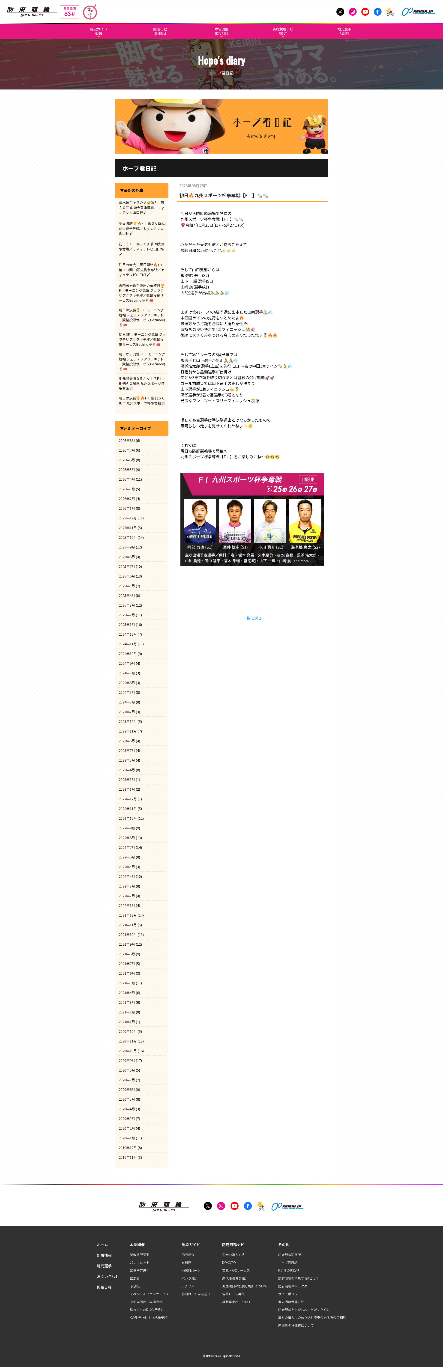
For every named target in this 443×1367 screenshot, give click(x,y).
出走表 (135, 1278)
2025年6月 (127, 576)
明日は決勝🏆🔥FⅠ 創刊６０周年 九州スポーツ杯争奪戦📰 (142, 400)
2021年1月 (127, 1021)
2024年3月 (127, 702)
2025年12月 (128, 517)
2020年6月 (127, 1089)
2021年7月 (127, 963)
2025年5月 (127, 585)
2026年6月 (127, 459)
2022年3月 (127, 886)
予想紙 (135, 1286)
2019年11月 (128, 1157)
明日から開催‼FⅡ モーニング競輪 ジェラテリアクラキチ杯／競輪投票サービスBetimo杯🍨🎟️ (142, 361)
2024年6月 (127, 682)
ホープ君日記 (287, 1262)
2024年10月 (128, 653)
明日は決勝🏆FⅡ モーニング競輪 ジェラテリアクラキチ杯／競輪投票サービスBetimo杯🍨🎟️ (142, 317)
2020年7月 (127, 1079)
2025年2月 (127, 614)
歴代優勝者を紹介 (235, 1278)
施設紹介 (188, 1254)
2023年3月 (127, 779)
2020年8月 (127, 1070)
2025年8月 (127, 556)
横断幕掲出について (236, 1301)
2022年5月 (127, 866)
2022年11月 (128, 808)
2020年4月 (127, 1108)
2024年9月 (127, 663)
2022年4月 (127, 876)
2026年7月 (127, 450)
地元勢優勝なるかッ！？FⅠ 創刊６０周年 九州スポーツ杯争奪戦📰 (142, 383)
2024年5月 (127, 692)
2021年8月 (127, 953)
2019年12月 (128, 1147)
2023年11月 (128, 731)
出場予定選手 (139, 1270)
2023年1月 (127, 789)
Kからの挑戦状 (288, 1270)
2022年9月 (127, 827)
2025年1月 (127, 624)
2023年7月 (127, 750)
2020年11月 (128, 1041)
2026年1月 (127, 508)
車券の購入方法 (233, 1254)
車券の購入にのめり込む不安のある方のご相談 (312, 1317)
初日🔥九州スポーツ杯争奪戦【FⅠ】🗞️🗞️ (223, 195)
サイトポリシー (289, 1294)
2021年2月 (127, 1012)
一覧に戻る (252, 618)
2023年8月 (127, 740)
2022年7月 (127, 847)
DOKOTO (229, 1262)
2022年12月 (128, 798)
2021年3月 (127, 1002)
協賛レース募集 (233, 1294)
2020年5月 (127, 1099)
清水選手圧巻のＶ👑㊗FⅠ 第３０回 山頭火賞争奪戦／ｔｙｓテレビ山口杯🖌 (142, 207)
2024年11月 (128, 643)
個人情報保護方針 (291, 1301)
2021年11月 (128, 924)
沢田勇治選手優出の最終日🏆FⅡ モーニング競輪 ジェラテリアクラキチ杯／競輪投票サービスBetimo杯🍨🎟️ (142, 293)
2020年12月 (128, 1031)
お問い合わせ (108, 1276)
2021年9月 (127, 944)
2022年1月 (127, 905)
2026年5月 (127, 469)
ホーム (102, 1244)
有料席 (186, 1262)
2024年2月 (127, 711)
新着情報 (104, 1255)
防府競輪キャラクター (294, 1286)
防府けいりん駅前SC (196, 1294)
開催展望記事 (139, 1254)
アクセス (188, 1286)
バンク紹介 (190, 1278)
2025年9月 (127, 547)
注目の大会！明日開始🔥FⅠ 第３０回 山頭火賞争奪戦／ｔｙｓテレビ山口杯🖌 (142, 269)
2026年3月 (127, 488)
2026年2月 (127, 498)
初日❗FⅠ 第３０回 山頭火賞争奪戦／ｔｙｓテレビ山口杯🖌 (142, 248)
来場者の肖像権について (296, 1325)
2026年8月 (127, 440)
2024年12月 (128, 634)
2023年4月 (127, 769)
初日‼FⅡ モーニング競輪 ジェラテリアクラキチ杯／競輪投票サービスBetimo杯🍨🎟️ (142, 339)
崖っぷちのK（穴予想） (147, 1309)
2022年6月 (127, 857)
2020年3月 (127, 1118)
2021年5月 (127, 982)
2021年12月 (128, 915)
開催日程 (104, 1287)
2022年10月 (128, 818)
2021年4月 (127, 992)
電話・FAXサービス (236, 1270)
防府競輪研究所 (289, 1254)
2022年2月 (127, 895)
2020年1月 (127, 1137)
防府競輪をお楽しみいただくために (304, 1309)
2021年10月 (128, 934)
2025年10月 (128, 537)
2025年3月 (127, 605)
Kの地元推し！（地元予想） (150, 1317)
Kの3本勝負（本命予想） (148, 1301)
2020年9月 (127, 1060)
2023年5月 (127, 760)
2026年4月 (127, 479)
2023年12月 (128, 721)
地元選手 (104, 1266)
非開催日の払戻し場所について (244, 1286)
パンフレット (140, 1262)
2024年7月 (127, 672)
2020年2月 (127, 1128)
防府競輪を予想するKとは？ (298, 1278)
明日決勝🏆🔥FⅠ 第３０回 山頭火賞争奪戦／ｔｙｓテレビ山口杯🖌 (142, 228)
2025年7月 (127, 566)
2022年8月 (127, 837)
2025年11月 (128, 527)
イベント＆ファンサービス (149, 1294)
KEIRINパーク (191, 1270)
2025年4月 (127, 595)
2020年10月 (128, 1050)
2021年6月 (127, 973)
